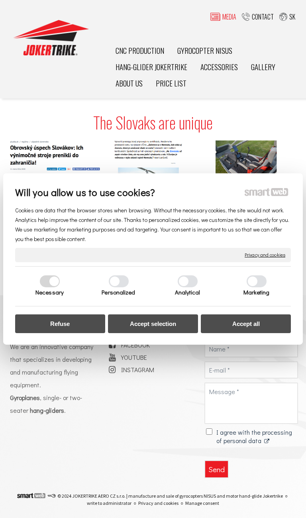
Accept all (246, 323)
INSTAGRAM (137, 369)
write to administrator (109, 503)
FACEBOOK (135, 345)
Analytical (187, 292)
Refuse (60, 323)
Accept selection (153, 323)
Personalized (118, 292)
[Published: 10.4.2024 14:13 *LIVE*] (51, 496)
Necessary (49, 292)
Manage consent (202, 503)
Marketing (256, 292)
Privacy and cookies (265, 255)
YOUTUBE (134, 357)
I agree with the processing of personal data (254, 436)
